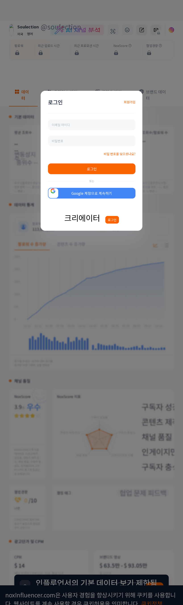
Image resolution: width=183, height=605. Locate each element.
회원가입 (129, 102)
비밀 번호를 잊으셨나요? (119, 154)
